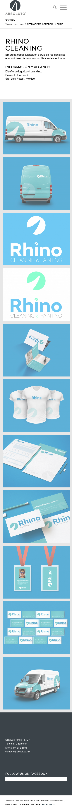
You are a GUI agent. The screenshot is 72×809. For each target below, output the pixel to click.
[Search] (52, 7)
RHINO (10, 20)
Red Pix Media (48, 804)
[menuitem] (52, 7)
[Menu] (61, 7)
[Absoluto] (29, 7)
